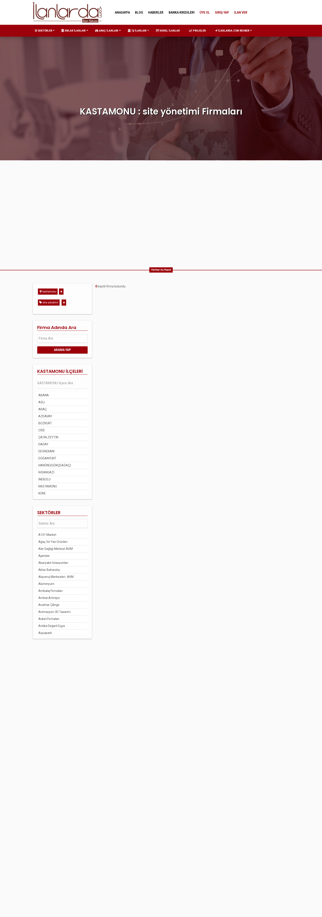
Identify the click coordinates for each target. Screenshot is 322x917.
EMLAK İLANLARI (75, 30)
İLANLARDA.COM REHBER (233, 30)
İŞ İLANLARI (139, 30)
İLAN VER (240, 12)
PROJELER (199, 30)
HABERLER (155, 12)
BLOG (139, 12)
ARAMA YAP (62, 350)
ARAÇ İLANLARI (108, 30)
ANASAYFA (122, 12)
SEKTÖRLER (44, 30)
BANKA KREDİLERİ (182, 12)
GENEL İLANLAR (169, 30)
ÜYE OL (205, 12)
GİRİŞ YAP (222, 12)
